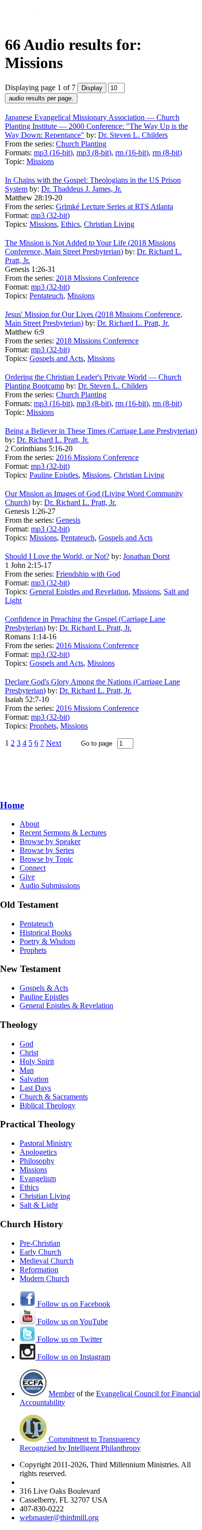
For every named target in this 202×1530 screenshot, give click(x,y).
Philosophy (37, 1161)
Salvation (34, 1079)
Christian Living (109, 224)
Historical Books (46, 932)
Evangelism (38, 1178)
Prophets (42, 726)
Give (27, 877)
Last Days (35, 1088)
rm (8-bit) (167, 152)
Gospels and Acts (56, 358)
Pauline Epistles (53, 475)
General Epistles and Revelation (78, 591)
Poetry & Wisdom (47, 941)
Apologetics (38, 1152)
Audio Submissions (50, 885)
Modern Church (44, 1278)
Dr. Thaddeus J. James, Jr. (81, 189)
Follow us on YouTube (71, 1321)
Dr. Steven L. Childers (133, 135)
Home (12, 805)
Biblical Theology (48, 1105)
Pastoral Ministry (46, 1143)
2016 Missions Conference (97, 457)
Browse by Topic (46, 859)
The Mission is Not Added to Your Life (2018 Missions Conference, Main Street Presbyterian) (90, 247)
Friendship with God (88, 574)
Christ (29, 1052)
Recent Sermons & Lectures (63, 832)
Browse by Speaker (50, 841)
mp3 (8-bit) (93, 152)
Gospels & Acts (44, 988)
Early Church (40, 1252)
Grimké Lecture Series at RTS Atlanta (114, 206)
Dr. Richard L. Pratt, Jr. (133, 323)
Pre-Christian (40, 1243)
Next (53, 743)
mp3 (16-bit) (53, 152)
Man (27, 1070)
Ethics (70, 224)
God (26, 1044)
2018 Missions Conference (97, 278)
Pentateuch (46, 295)
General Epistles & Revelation (66, 1005)
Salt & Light (39, 1205)
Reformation (39, 1269)
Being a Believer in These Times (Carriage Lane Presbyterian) (101, 431)
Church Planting (81, 144)
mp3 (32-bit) (50, 215)
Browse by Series (47, 850)
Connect (33, 868)
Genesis (68, 520)
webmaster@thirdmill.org (59, 1517)
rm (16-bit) (132, 152)
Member (62, 1393)
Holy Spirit (37, 1061)
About (29, 824)
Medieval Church (47, 1261)
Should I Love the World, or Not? (57, 556)
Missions (40, 161)
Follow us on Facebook (72, 1304)
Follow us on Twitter (68, 1339)
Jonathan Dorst (146, 556)
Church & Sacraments (54, 1097)
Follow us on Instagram (72, 1357)
